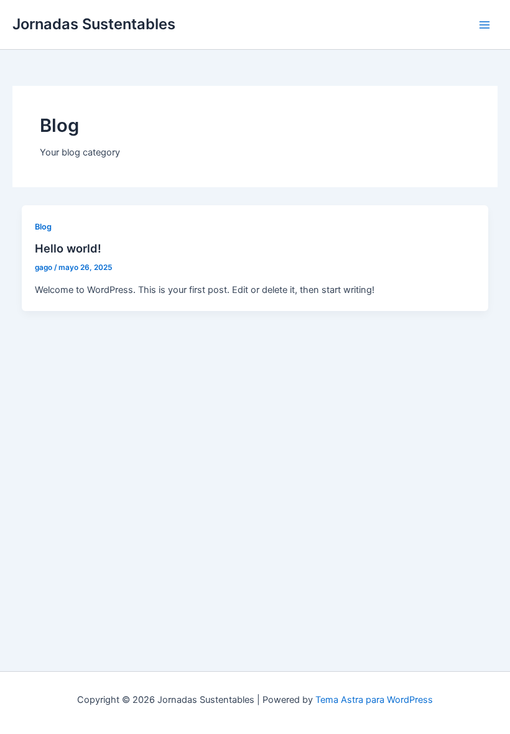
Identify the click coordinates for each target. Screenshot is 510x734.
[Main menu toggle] (484, 25)
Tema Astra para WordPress (374, 699)
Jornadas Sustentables (93, 24)
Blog (43, 226)
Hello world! (68, 248)
